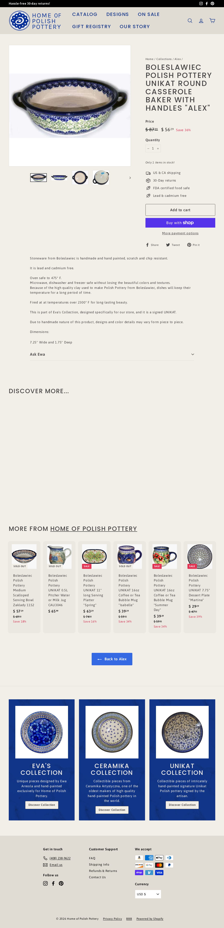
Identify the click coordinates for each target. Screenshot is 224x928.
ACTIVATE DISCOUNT (142, 491)
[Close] (166, 431)
